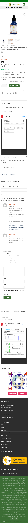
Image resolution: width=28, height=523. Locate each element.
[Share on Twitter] (8, 93)
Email (5, 284)
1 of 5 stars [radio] (6, 255)
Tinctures (12, 45)
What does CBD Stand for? (8, 174)
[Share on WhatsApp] (2, 93)
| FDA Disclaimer (23, 521)
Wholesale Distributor (7, 433)
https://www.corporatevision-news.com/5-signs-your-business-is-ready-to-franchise (17, 227)
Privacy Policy (4, 447)
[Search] (6, 4)
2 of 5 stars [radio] (14, 255)
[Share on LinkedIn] (16, 93)
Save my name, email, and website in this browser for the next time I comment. (14, 292)
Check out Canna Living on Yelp (9, 473)
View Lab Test (5, 69)
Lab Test (3, 430)
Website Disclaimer (6, 438)
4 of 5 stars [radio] (7, 260)
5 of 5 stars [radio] (7, 262)
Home (2, 45)
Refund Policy (4, 444)
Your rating (7, 253)
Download (24, 116)
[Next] (24, 25)
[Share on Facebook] (5, 93)
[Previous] (3, 25)
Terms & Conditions (6, 441)
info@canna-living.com (7, 410)
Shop (7, 45)
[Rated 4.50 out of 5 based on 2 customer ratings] (14, 59)
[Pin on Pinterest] (13, 93)
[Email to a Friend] (10, 93)
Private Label (4, 436)
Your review (7, 265)
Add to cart (14, 85)
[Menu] (3, 4)
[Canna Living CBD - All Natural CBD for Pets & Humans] (15, 4)
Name (5, 278)
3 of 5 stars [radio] (7, 258)
